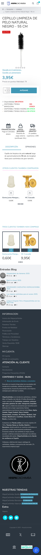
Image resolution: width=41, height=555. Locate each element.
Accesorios (9, 9)
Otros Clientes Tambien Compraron (20, 168)
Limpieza (19, 9)
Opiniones (30, 146)
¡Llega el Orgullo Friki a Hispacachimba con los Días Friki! (23, 302)
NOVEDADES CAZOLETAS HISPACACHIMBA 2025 (23, 288)
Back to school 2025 (14, 280)
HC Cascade (30, 198)
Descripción (11, 146)
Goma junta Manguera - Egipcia (11, 198)
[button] (20, 262)
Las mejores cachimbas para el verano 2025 (22, 294)
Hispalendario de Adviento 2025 (18, 273)
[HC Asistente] (36, 550)
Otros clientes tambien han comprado (20, 227)
